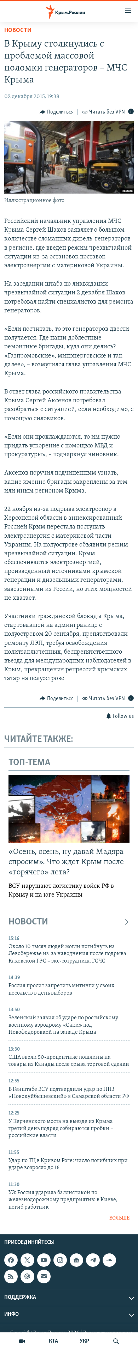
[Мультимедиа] (22, 1341)
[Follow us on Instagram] (60, 1260)
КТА (53, 1341)
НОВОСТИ (28, 922)
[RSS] (11, 1276)
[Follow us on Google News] (76, 1260)
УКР (84, 1341)
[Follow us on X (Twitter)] (27, 1260)
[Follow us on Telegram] (92, 1260)
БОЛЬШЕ (119, 1218)
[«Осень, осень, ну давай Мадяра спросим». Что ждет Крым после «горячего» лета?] (69, 809)
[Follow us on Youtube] (44, 1260)
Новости (17, 31)
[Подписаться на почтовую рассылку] (44, 1276)
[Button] (57, 112)
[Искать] (116, 1341)
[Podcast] (27, 1276)
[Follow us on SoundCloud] (109, 1260)
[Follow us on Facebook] (11, 1260)
